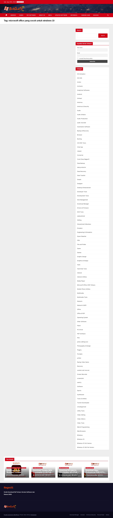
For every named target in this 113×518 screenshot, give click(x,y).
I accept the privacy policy (85, 58)
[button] (108, 15)
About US (42, 15)
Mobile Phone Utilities (83, 289)
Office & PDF (81, 313)
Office (79, 309)
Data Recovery (81, 171)
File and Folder (81, 244)
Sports (79, 390)
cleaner (79, 151)
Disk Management (82, 200)
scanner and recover (83, 370)
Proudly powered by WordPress (11, 514)
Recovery (80, 366)
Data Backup (81, 163)
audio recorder (81, 122)
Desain (79, 179)
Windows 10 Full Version (84, 443)
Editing (79, 220)
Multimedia (80, 293)
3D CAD (79, 78)
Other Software (81, 321)
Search (79, 30)
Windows (80, 435)
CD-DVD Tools (81, 143)
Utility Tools (80, 411)
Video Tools (80, 423)
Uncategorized (81, 407)
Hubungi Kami (85, 15)
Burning (79, 139)
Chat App (80, 147)
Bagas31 (96, 15)
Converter (80, 155)
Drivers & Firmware (83, 208)
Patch (79, 325)
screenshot (80, 378)
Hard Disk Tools (82, 269)
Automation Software (83, 126)
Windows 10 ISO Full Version (85, 447)
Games (21, 15)
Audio (79, 110)
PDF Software (31, 15)
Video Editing (81, 415)
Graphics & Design (82, 260)
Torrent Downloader (83, 402)
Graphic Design (81, 256)
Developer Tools (82, 191)
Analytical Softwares (83, 90)
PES (78, 338)
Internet (79, 273)
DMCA (50, 15)
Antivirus (79, 102)
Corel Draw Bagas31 (83, 159)
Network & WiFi (81, 305)
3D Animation (81, 74)
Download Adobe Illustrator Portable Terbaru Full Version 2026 (17, 472)
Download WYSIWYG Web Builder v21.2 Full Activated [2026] (68, 472)
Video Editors (81, 419)
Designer (79, 183)
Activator (80, 86)
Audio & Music (81, 114)
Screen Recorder (82, 374)
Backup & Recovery (83, 131)
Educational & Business (84, 224)
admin (22, 475)
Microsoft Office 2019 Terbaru (86, 285)
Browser (79, 135)
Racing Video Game (83, 362)
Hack (78, 264)
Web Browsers (81, 431)
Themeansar (33, 514)
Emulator (80, 228)
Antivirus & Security (83, 106)
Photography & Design (84, 346)
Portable (79, 354)
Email (78, 53)
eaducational (81, 216)
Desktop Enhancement (84, 187)
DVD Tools (80, 212)
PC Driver (80, 329)
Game (79, 248)
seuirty (79, 382)
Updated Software (61, 15)
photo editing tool (82, 342)
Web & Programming (83, 427)
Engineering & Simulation (84, 232)
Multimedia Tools (82, 297)
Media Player (81, 281)
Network (79, 301)
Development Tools (83, 195)
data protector (81, 167)
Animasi (79, 98)
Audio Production (82, 118)
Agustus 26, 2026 (13, 475)
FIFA (78, 240)
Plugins (79, 350)
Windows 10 (80, 439)
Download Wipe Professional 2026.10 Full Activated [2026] (95, 472)
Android (13, 15)
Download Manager (83, 204)
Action (79, 82)
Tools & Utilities (81, 398)
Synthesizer (80, 394)
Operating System (82, 317)
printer (79, 358)
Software (80, 386)
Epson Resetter (81, 236)
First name (79, 47)
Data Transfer (81, 175)
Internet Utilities (82, 277)
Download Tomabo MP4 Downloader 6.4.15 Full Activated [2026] (42, 472)
